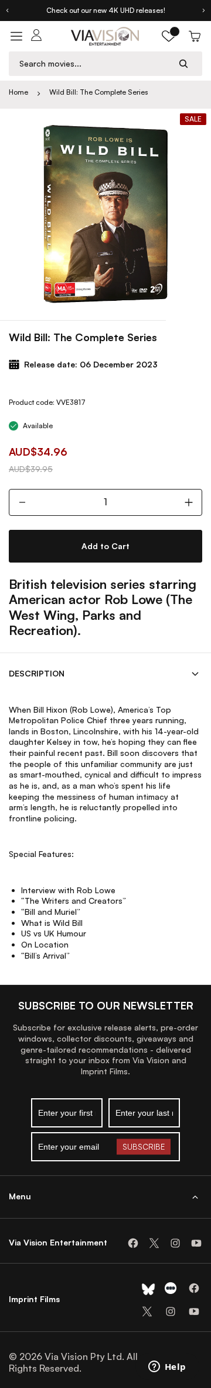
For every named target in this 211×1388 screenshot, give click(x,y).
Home (18, 92)
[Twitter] (154, 1243)
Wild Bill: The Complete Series (98, 92)
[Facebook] (133, 1243)
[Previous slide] (7, 11)
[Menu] (16, 36)
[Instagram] (175, 1243)
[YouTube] (196, 1243)
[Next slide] (204, 11)
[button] (169, 36)
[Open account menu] (36, 36)
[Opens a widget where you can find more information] (167, 1367)
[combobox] (94, 63)
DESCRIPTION (36, 673)
